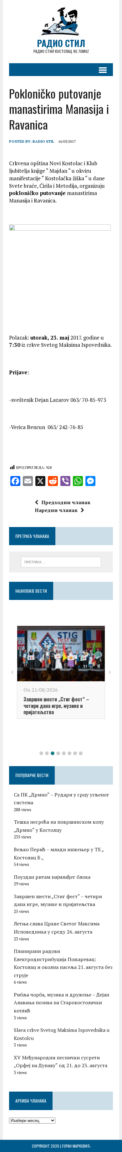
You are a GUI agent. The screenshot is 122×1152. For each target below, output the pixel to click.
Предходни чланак (65, 502)
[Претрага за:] (61, 561)
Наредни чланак (56, 510)
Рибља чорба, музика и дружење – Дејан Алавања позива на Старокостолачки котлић (61, 1002)
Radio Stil (43, 141)
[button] (41, 753)
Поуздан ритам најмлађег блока (52, 876)
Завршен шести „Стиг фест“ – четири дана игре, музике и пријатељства (56, 705)
